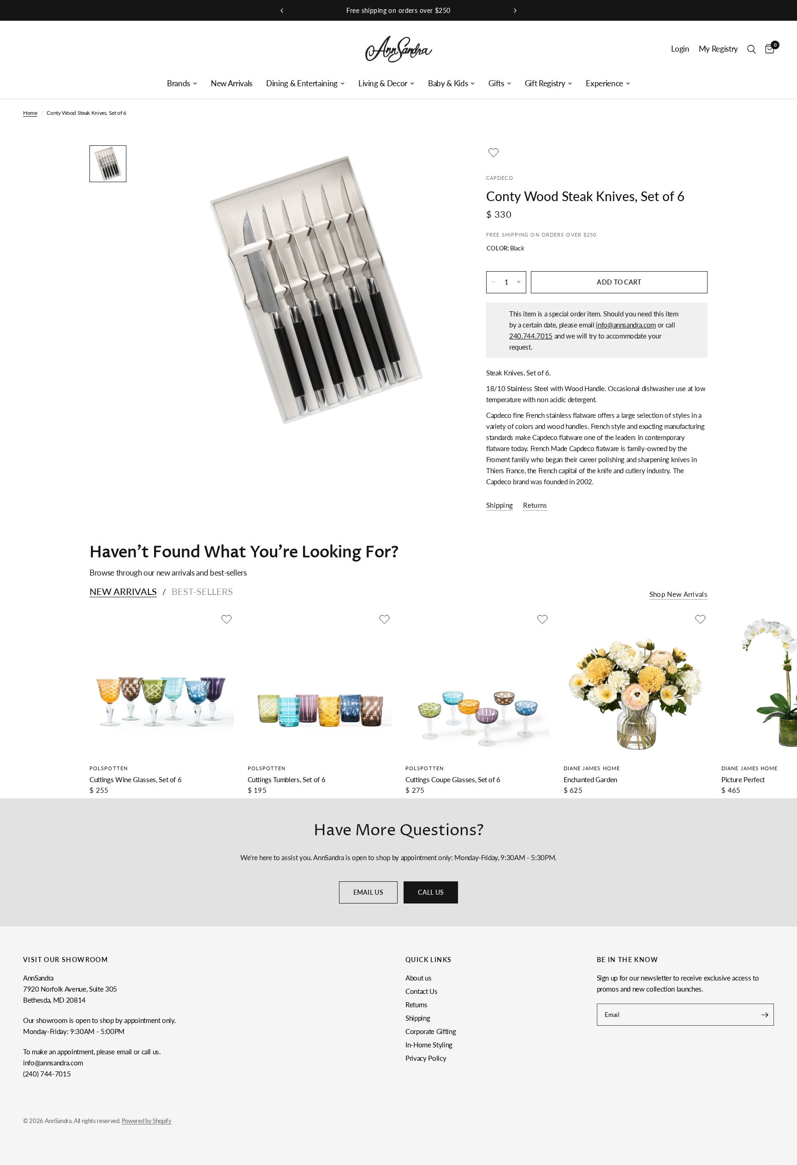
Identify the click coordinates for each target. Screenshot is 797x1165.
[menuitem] (182, 83)
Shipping (417, 1018)
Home (30, 112)
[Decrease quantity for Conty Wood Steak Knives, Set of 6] (493, 281)
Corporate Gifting (430, 1031)
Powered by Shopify (147, 1120)
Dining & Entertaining (302, 83)
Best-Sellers (202, 591)
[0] (767, 49)
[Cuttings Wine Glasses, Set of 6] (161, 684)
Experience (604, 83)
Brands (178, 83)
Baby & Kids (448, 83)
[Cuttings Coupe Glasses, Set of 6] (477, 684)
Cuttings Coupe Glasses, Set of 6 (452, 779)
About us (418, 978)
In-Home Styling (428, 1044)
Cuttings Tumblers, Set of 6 (287, 779)
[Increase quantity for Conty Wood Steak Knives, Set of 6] (519, 281)
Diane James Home (592, 768)
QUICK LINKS (428, 960)
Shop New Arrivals (678, 594)
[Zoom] (439, 164)
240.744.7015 (531, 335)
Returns (416, 1004)
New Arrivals (231, 83)
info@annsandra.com (626, 324)
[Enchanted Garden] (636, 684)
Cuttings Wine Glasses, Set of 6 (135, 779)
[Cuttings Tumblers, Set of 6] (320, 684)
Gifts (496, 83)
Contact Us (421, 991)
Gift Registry (545, 83)
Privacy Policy (425, 1058)
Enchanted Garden (591, 779)
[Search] (752, 49)
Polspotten (108, 768)
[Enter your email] (764, 1015)
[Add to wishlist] (493, 152)
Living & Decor (382, 83)
